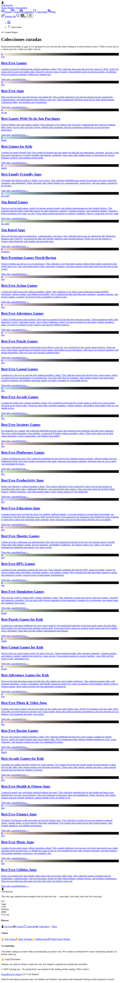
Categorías (28, 12)
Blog (53, 12)
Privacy (10, 974)
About (4, 974)
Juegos (8, 12)
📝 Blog (53, 926)
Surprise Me (10, 16)
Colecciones (42, 12)
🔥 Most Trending (23, 939)
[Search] (17, 16)
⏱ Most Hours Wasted (59, 939)
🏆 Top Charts (8, 939)
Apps (16, 12)
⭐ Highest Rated (40, 939)
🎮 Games (18, 926)
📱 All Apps (7, 926)
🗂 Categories (29, 926)
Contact (17, 974)
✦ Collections (42, 926)
